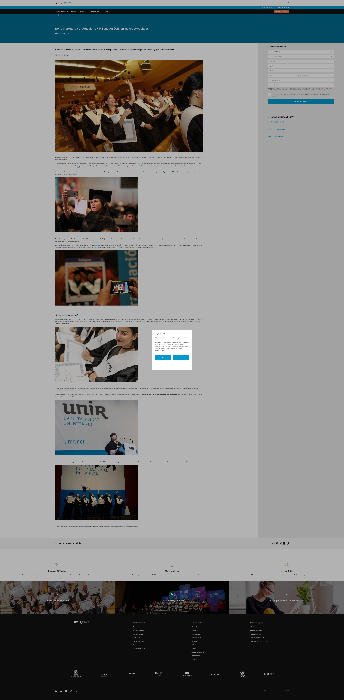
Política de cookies (160, 350)
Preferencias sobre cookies (172, 364)
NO (163, 357)
